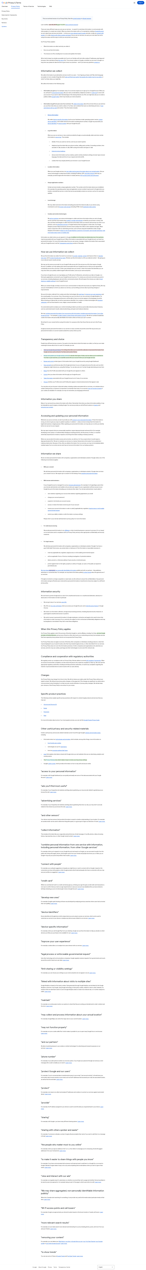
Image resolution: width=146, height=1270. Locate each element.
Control (46, 374)
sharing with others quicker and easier (61, 35)
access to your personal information (82, 420)
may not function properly (95, 388)
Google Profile (55, 96)
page (45, 754)
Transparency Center (64, 1267)
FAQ (50, 6)
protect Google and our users (58, 258)
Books (45, 708)
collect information (78, 104)
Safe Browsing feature (92, 606)
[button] (134, 2)
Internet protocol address (58, 151)
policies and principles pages (92, 732)
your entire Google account (53, 1243)
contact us (97, 62)
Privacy (50, 1267)
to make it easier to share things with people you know (71, 315)
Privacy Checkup (50, 760)
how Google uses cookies (54, 743)
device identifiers (52, 123)
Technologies (41, 6)
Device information (53, 115)
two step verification (56, 606)
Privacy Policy (15, 6)
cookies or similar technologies (74, 220)
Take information (48, 378)
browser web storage (65, 207)
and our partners (54, 218)
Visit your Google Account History (52, 350)
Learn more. (49, 777)
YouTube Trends (71, 1256)
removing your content (47, 407)
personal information (57, 92)
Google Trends (61, 1256)
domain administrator (75, 485)
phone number (62, 123)
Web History (62, 1241)
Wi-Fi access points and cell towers (89, 175)
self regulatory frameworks (93, 660)
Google (35, 1267)
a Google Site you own (77, 1241)
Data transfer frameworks (9, 15)
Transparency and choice (66, 243)
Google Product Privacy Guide (91, 720)
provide (75, 256)
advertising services (62, 224)
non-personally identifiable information (66, 570)
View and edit (47, 365)
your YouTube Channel (89, 1241)
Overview (5, 6)
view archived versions (72, 24)
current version (77, 18)
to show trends (87, 572)
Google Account (99, 31)
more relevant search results (78, 33)
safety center (51, 763)
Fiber (45, 715)
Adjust (45, 370)
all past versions (87, 18)
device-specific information (60, 119)
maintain (80, 256)
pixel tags (81, 294)
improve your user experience (94, 294)
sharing (96, 405)
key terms (61, 60)
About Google (42, 1267)
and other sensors (89, 173)
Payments (46, 712)
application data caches (89, 207)
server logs (58, 137)
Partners (4, 22)
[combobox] (105, 1267)
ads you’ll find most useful (72, 77)
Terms (55, 1267)
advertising (64, 746)
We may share (48, 570)
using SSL (64, 602)
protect (85, 256)
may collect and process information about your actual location (83, 171)
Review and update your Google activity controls (56, 355)
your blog (67, 1241)
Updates (4, 26)
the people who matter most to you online (91, 77)
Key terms (5, 19)
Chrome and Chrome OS (50, 704)
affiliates (67, 530)
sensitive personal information (89, 473)
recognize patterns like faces (60, 750)
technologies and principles (63, 739)
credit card (94, 92)
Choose (46, 382)
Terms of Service (28, 6)
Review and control (49, 361)
